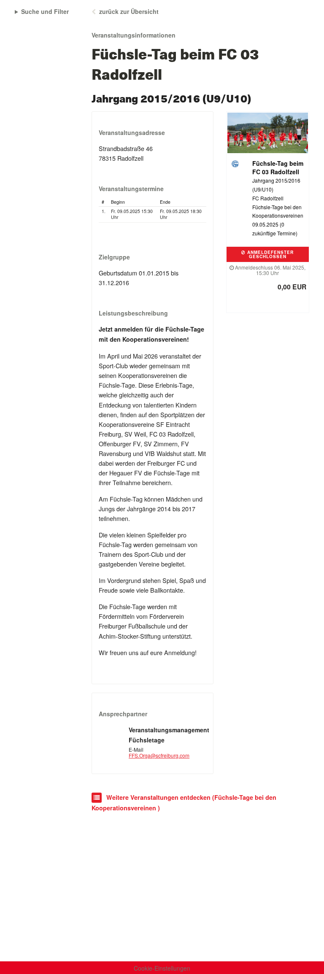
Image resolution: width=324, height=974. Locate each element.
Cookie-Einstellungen (162, 968)
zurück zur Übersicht (129, 11)
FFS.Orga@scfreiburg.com (159, 755)
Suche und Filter (45, 11)
